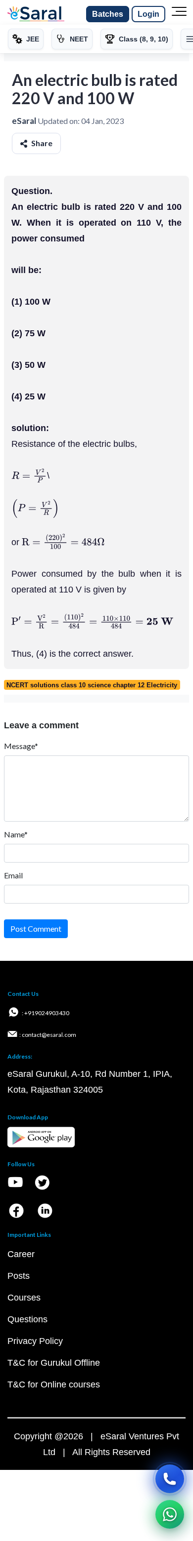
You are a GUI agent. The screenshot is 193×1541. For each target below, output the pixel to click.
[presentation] (29, 475)
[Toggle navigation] (179, 14)
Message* (21, 746)
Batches (107, 14)
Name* (16, 834)
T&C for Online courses (53, 1384)
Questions (27, 1319)
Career (21, 1254)
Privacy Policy (35, 1341)
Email (13, 875)
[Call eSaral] (169, 1478)
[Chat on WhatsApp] (169, 1514)
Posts (18, 1276)
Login (148, 14)
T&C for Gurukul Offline (53, 1363)
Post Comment (35, 928)
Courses (24, 1298)
